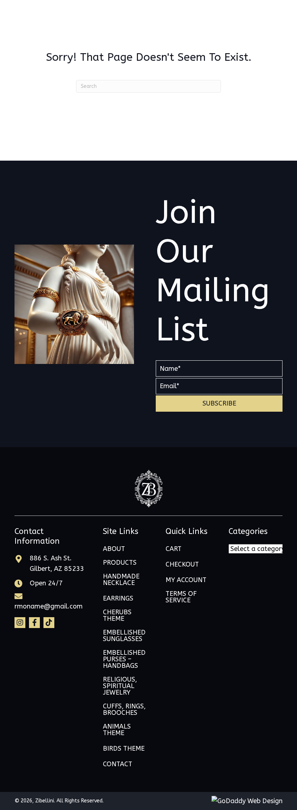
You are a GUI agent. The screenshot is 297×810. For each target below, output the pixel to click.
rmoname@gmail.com (48, 606)
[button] (219, 403)
